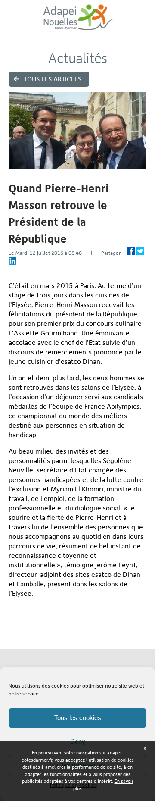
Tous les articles (52, 79)
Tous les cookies (77, 717)
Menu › (142, 22)
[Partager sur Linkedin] (12, 261)
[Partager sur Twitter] (140, 251)
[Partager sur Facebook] (131, 251)
